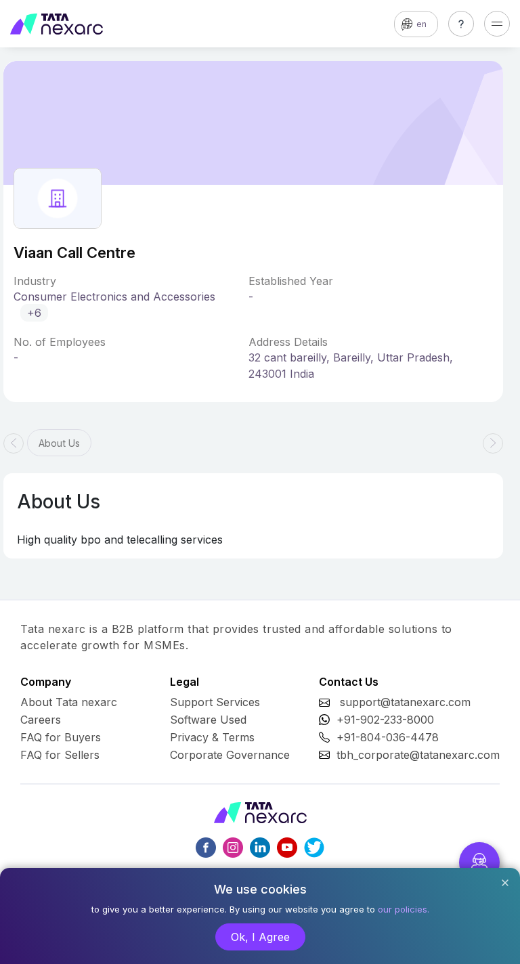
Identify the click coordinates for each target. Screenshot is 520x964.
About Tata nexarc (68, 702)
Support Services (215, 702)
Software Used (208, 719)
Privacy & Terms (212, 737)
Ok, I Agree (260, 937)
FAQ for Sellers (60, 755)
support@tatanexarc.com (405, 702)
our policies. (403, 909)
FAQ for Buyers (60, 737)
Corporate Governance (230, 755)
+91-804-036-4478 (388, 737)
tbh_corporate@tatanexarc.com (418, 755)
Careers (40, 719)
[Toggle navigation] (497, 24)
